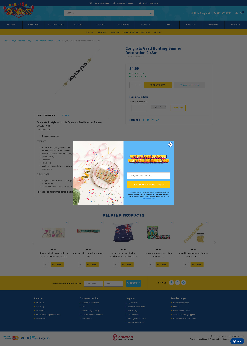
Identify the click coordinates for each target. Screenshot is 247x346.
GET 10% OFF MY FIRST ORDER (149, 185)
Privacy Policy (146, 198)
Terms (153, 198)
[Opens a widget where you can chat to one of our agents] (237, 341)
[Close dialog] (170, 144)
